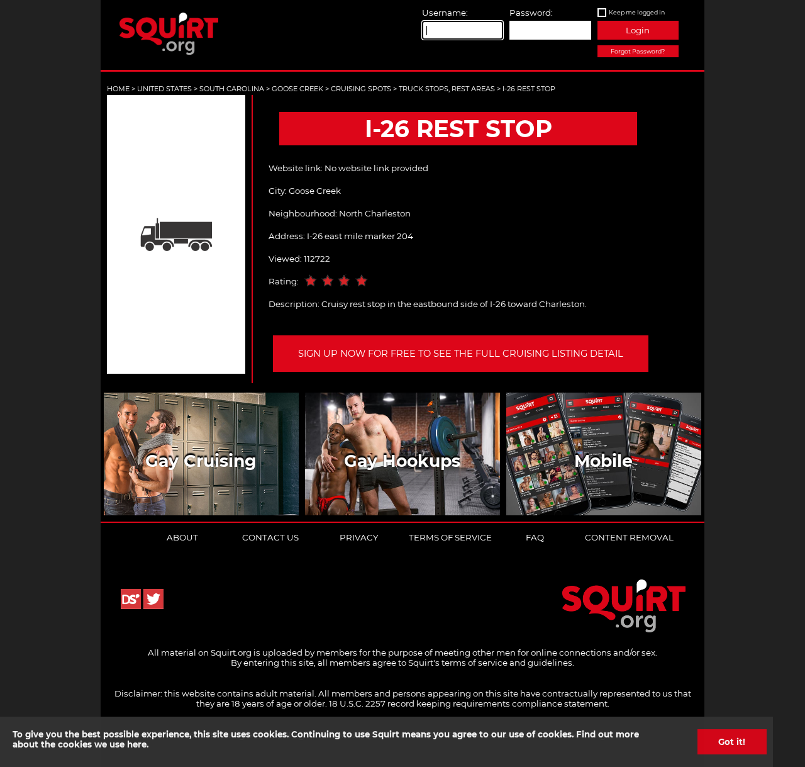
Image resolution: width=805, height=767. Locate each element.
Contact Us (270, 537)
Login (638, 30)
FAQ (535, 537)
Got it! (731, 742)
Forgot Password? (638, 51)
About (182, 537)
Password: (531, 13)
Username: (445, 13)
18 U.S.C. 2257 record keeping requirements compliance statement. (469, 703)
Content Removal (629, 537)
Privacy (359, 537)
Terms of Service (450, 537)
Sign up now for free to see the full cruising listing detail (460, 353)
